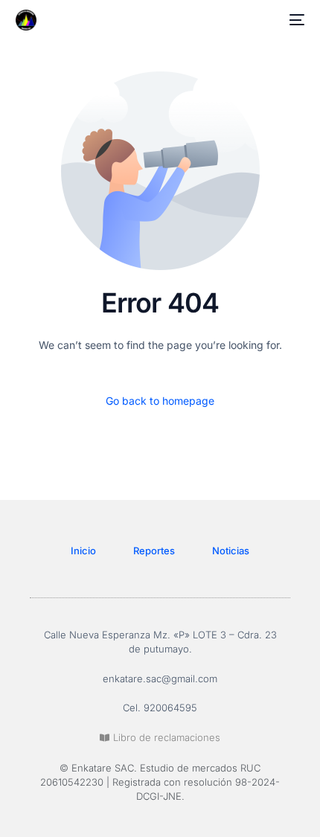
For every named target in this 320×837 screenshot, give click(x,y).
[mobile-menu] (294, 20)
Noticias (230, 551)
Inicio (83, 551)
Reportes (154, 551)
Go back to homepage (160, 400)
